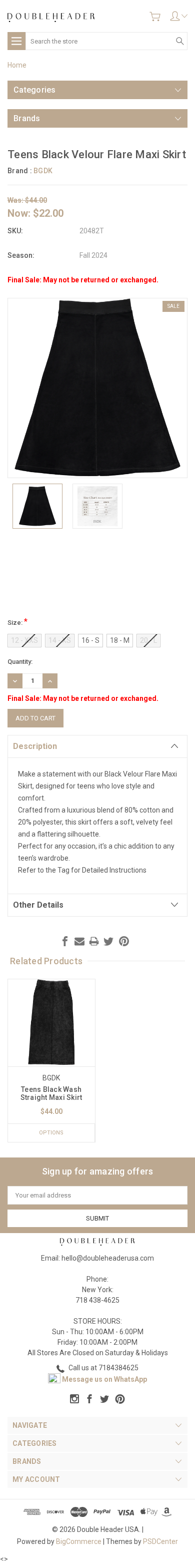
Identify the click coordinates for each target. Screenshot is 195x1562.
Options (51, 1132)
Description (35, 746)
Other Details (38, 905)
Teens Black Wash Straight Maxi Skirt (51, 1093)
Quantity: (20, 661)
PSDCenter (160, 1541)
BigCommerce (79, 1541)
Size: (18, 621)
